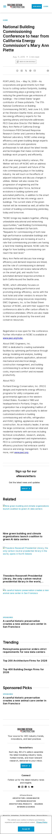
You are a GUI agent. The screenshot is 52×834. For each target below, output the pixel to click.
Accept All (26, 829)
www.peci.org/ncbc (13, 338)
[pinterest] (30, 70)
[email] (34, 70)
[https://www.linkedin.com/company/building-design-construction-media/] (25, 787)
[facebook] (17, 70)
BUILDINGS (39, 804)
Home (5, 20)
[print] (48, 70)
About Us (6, 815)
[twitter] (26, 70)
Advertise (15, 815)
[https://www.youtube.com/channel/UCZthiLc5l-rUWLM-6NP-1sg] (32, 787)
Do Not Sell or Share (27, 815)
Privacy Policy (42, 815)
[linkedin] (21, 70)
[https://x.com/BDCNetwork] (29, 787)
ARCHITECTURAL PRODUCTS (20, 804)
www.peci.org (21, 452)
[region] (26, 825)
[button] (5, 6)
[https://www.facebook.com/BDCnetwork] (19, 787)
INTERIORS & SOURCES (26, 807)
